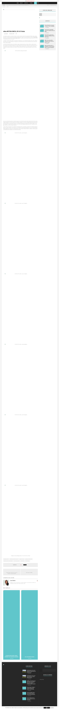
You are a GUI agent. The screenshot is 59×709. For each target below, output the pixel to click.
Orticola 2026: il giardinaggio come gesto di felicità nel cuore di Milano (50, 30)
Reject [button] (48, 707)
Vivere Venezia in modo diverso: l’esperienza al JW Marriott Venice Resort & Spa (49, 35)
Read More (52, 707)
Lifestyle (26, 3)
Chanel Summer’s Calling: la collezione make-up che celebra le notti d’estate (31, 688)
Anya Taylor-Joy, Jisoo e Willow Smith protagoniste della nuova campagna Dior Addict (18, 5)
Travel (31, 3)
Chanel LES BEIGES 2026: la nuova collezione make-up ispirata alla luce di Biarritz (31, 693)
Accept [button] (45, 707)
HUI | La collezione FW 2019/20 (29, 656)
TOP (35, 3)
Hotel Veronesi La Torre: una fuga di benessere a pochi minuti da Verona (31, 676)
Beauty (21, 3)
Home (18, 3)
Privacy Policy (42, 679)
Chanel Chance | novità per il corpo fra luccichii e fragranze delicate (11, 573)
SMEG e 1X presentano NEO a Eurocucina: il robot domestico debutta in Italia (49, 41)
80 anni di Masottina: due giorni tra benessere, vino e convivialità (49, 26)
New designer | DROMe (29, 572)
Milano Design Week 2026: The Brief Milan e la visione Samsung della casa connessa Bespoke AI (49, 46)
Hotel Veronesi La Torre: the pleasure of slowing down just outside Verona (31, 671)
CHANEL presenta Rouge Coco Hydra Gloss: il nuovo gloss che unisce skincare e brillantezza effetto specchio (31, 682)
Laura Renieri (6, 33)
